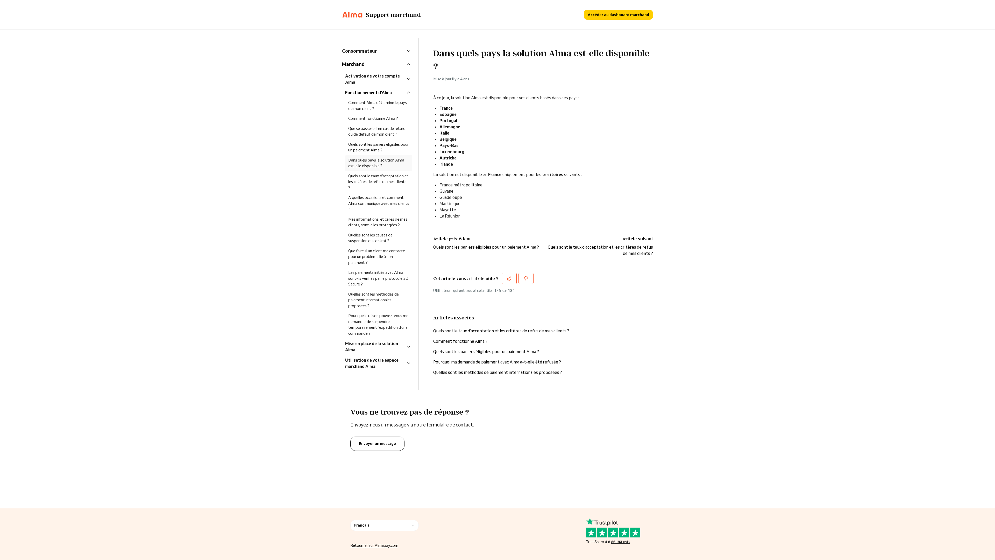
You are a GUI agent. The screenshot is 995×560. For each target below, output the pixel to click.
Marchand (353, 64)
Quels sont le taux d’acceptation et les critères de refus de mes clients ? (501, 330)
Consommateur (359, 51)
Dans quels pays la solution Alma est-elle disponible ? (376, 163)
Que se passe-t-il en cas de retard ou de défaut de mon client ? (377, 131)
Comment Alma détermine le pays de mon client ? (377, 105)
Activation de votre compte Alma (372, 79)
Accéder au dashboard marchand (618, 14)
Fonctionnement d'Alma (368, 92)
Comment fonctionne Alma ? (460, 341)
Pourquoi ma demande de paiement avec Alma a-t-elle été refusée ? (497, 362)
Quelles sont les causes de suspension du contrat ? (370, 238)
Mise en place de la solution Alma (371, 346)
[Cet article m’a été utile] (509, 278)
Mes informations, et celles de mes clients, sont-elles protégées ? (377, 222)
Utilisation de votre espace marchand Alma (372, 363)
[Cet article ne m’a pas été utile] (526, 278)
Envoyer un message (377, 443)
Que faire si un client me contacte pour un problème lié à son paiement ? (376, 256)
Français (361, 525)
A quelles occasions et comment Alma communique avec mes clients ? (378, 203)
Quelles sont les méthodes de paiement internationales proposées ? (497, 372)
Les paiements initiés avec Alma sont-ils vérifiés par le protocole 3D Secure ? (378, 278)
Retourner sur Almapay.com (374, 545)
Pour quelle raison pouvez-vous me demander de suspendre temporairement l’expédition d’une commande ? (378, 324)
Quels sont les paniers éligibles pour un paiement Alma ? (486, 247)
